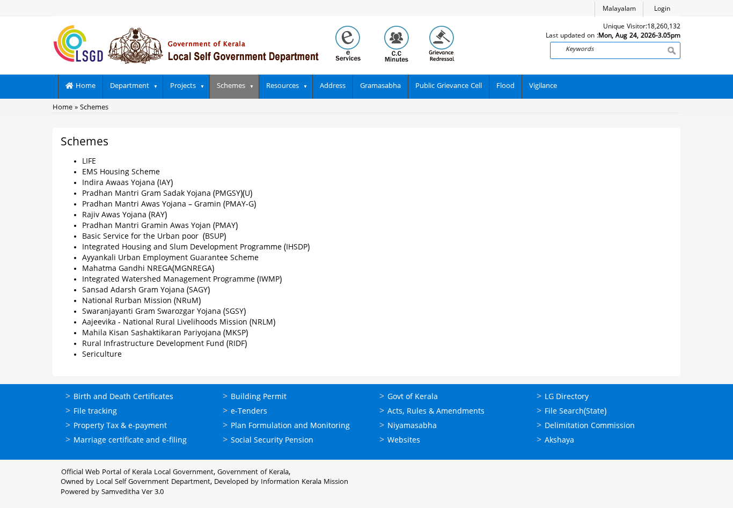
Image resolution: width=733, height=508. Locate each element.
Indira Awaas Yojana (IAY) (127, 183)
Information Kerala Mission (304, 482)
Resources (282, 86)
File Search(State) (575, 411)
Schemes (231, 86)
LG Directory (567, 397)
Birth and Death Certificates (123, 397)
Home (85, 86)
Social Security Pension (272, 440)
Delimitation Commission (590, 426)
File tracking (95, 411)
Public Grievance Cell (448, 86)
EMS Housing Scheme (121, 172)
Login (662, 9)
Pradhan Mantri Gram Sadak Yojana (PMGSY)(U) (167, 193)
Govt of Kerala (412, 397)
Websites (403, 440)
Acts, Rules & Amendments (436, 411)
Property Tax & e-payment (120, 426)
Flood (505, 86)
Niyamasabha (412, 426)
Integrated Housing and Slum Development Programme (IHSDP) (196, 247)
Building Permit (259, 397)
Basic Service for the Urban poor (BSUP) (154, 236)
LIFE (89, 161)
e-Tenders (249, 411)
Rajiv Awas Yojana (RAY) (124, 215)
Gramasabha (380, 86)
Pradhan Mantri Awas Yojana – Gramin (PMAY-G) (169, 204)
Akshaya (559, 440)
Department (129, 86)
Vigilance (543, 86)
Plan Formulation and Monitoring (290, 426)
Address (333, 86)
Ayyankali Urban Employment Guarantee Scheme (170, 258)
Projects (183, 86)
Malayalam (619, 9)
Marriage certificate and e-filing (130, 440)
